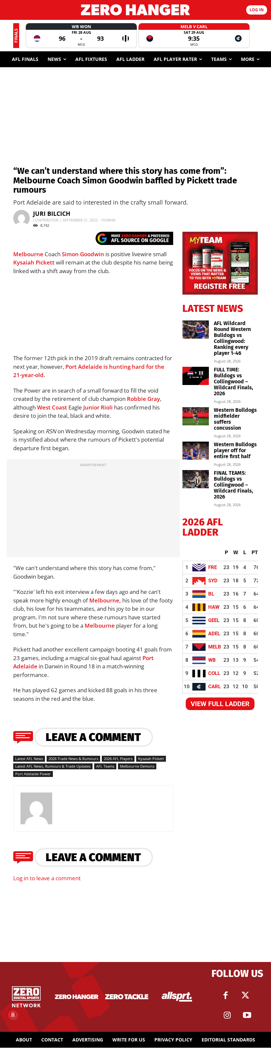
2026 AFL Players (118, 758)
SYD (212, 581)
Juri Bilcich (51, 213)
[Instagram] (227, 1015)
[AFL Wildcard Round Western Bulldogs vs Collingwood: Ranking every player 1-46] (195, 329)
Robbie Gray (143, 399)
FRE (212, 567)
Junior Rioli (98, 407)
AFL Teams (105, 766)
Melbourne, (105, 600)
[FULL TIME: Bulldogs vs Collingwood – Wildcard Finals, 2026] (195, 376)
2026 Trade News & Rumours (73, 758)
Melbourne (28, 254)
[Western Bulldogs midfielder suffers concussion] (195, 416)
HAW (213, 607)
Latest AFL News (29, 758)
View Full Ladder (220, 704)
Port (148, 658)
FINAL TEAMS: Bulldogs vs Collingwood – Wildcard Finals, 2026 (233, 485)
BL (211, 594)
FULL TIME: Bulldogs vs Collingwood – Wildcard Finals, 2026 (233, 381)
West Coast (52, 407)
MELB (214, 647)
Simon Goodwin (83, 254)
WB (212, 660)
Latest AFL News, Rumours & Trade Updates (53, 766)
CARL (214, 687)
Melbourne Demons (137, 766)
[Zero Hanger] (135, 9)
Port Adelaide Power (33, 773)
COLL (214, 673)
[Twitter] (245, 995)
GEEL (213, 620)
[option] (81, 35)
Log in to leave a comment (47, 878)
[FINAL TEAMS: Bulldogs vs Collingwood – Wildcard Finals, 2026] (195, 479)
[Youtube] (247, 1015)
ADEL (214, 634)
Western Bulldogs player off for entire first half (235, 450)
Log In (257, 10)
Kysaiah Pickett (34, 262)
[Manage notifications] (13, 1015)
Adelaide (25, 666)
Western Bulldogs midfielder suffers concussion (235, 419)
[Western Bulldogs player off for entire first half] (195, 451)
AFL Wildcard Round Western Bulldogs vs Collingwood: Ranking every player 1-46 (232, 338)
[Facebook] (225, 995)
